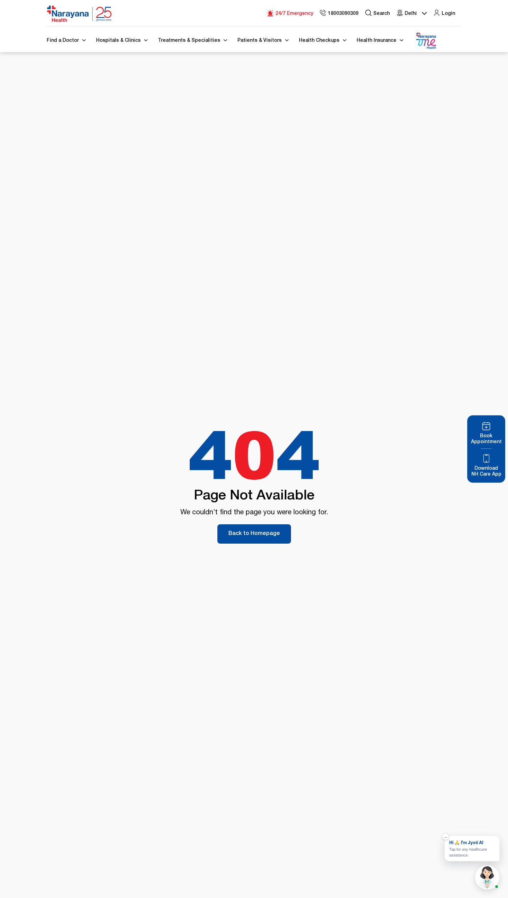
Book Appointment (486, 439)
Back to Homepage (254, 534)
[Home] (79, 13)
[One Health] (426, 40)
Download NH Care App (486, 471)
